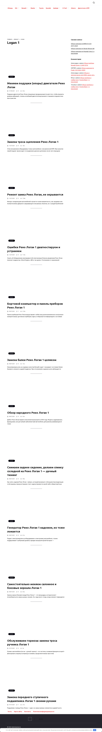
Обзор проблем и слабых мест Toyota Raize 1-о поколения (81, 80)
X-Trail (65, 8)
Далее (41, 719)
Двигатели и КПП (83, 8)
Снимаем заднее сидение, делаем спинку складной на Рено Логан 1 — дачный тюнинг (35, 471)
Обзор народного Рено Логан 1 (28, 412)
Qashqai (55, 8)
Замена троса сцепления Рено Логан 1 (32, 141)
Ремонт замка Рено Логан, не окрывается (35, 194)
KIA (16, 8)
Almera (73, 8)
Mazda (33, 8)
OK (94, 730)
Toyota (41, 8)
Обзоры (10, 8)
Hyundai (48, 8)
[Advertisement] (51, 24)
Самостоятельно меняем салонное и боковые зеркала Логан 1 (31, 586)
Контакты (27, 711)
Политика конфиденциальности (43, 711)
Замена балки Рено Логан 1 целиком (31, 359)
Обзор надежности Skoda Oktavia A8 (82, 48)
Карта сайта (18, 711)
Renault (24, 8)
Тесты (10, 711)
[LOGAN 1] (31, 79)
